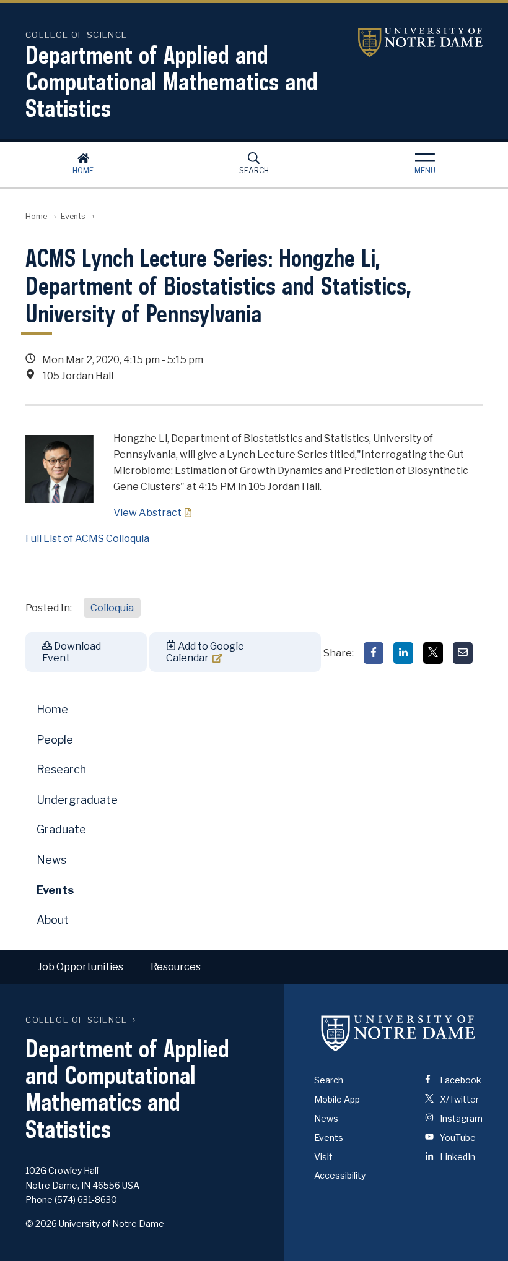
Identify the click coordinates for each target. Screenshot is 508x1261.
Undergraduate (77, 799)
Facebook (459, 1080)
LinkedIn (456, 1156)
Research (61, 769)
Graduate (61, 829)
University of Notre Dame (405, 42)
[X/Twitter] (433, 653)
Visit (323, 1156)
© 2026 (41, 1223)
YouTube (457, 1137)
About (53, 919)
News (51, 859)
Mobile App (337, 1099)
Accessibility (340, 1175)
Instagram (460, 1118)
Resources (176, 967)
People (55, 739)
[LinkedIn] (403, 653)
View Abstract (147, 513)
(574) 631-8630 (86, 1199)
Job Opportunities (80, 967)
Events (73, 216)
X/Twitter (458, 1099)
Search (254, 170)
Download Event (71, 652)
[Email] (463, 653)
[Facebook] (373, 653)
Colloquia (112, 608)
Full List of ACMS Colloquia (87, 538)
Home (83, 170)
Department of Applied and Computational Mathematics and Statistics (171, 81)
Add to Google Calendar (205, 652)
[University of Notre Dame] (398, 1032)
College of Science (76, 1020)
